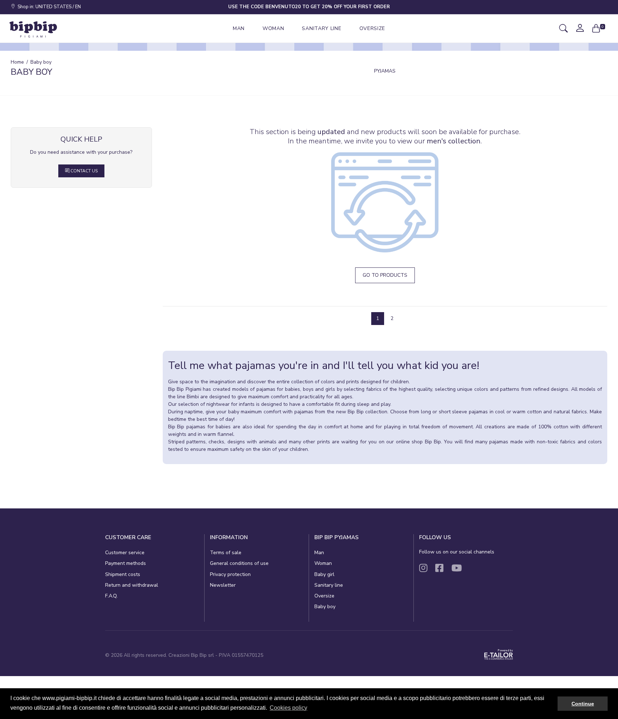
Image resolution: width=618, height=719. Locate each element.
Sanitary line (328, 585)
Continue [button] (583, 703)
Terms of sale (225, 552)
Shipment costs (122, 574)
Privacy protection (230, 574)
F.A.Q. (111, 595)
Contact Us (83, 171)
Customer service (124, 552)
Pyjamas (385, 71)
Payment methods (125, 563)
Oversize (324, 595)
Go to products (385, 275)
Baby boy (324, 606)
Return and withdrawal (131, 585)
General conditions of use (239, 563)
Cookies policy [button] (288, 708)
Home (17, 62)
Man (319, 552)
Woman (323, 563)
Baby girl (324, 574)
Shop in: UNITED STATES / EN (48, 7)
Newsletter (223, 585)
